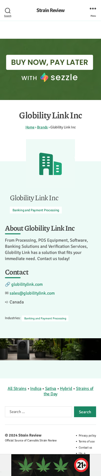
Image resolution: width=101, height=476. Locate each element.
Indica (35, 388)
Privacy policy (87, 436)
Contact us (85, 448)
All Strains (17, 388)
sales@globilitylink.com (32, 293)
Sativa (50, 388)
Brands (42, 127)
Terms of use (87, 441)
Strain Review (50, 10)
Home (30, 127)
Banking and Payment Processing (36, 210)
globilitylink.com (27, 284)
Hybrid (66, 388)
